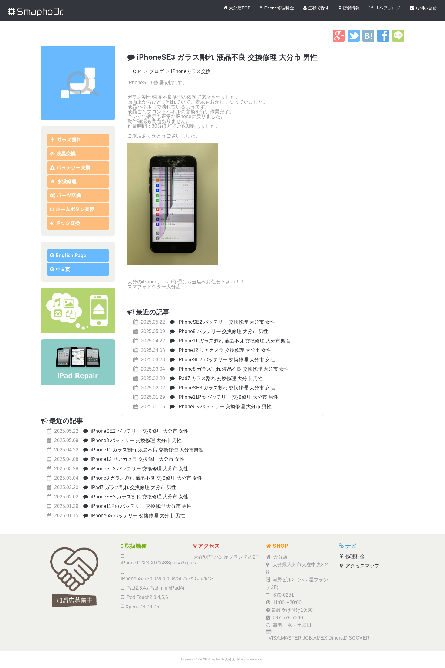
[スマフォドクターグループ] (78, 83)
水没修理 (66, 181)
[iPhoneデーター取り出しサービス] (78, 310)
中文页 (63, 269)
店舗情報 (351, 7)
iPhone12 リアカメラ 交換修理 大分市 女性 (223, 350)
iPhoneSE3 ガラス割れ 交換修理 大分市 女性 (225, 387)
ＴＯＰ (134, 71)
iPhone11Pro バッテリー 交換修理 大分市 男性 (227, 397)
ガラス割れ (68, 139)
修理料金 (354, 556)
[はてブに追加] (368, 40)
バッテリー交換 (73, 167)
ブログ (156, 71)
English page (71, 255)
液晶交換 (66, 153)
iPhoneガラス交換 (191, 71)
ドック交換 (68, 223)
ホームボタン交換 (75, 209)
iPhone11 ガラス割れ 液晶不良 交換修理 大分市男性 (233, 340)
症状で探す (318, 7)
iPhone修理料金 (279, 7)
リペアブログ (387, 7)
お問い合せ (426, 7)
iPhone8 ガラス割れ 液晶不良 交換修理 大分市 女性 (232, 369)
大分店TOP (239, 7)
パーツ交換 (69, 195)
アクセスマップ (361, 565)
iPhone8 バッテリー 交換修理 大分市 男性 (222, 331)
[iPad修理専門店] (78, 362)
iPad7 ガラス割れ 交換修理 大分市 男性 (219, 378)
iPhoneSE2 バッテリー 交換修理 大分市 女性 (225, 322)
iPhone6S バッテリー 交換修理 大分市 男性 (224, 406)
